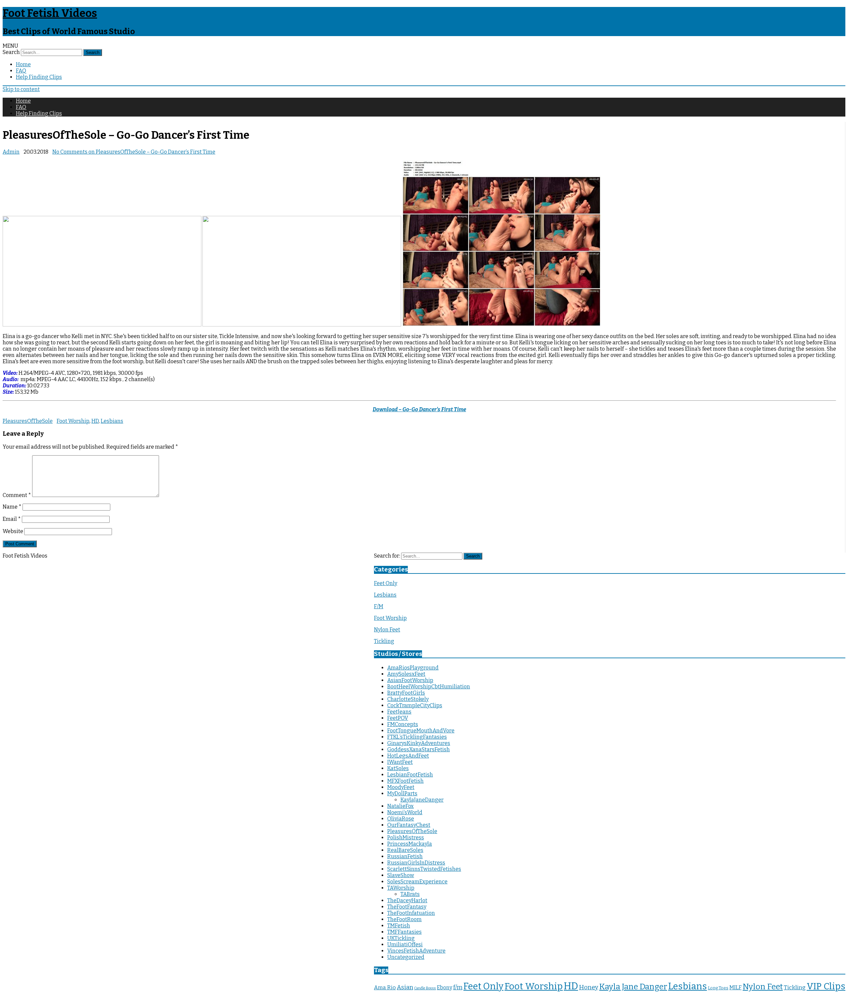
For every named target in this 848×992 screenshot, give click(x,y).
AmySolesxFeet (406, 674)
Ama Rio (385, 987)
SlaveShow (400, 875)
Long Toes (718, 987)
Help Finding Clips (39, 77)
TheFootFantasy (406, 907)
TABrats (410, 894)
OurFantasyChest (408, 825)
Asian (405, 987)
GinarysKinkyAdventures (418, 743)
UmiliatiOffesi (405, 944)
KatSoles (398, 768)
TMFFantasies (404, 932)
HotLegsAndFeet (408, 756)
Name (12, 507)
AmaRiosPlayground (413, 668)
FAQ (21, 71)
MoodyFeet (400, 787)
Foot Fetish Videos (50, 13)
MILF (735, 987)
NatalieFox (400, 806)
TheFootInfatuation (411, 913)
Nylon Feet (387, 629)
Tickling (384, 641)
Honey (588, 987)
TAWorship (400, 888)
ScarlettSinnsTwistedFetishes (424, 869)
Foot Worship (73, 421)
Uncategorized (405, 957)
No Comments (133, 152)
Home (23, 64)
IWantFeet (400, 762)
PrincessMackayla (409, 844)
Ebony (444, 987)
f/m (457, 987)
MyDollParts (402, 793)
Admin (11, 152)
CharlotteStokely (408, 699)
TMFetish (398, 925)
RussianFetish (405, 856)
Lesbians (112, 421)
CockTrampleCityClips (414, 705)
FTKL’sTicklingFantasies (417, 737)
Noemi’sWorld (404, 812)
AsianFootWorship (410, 680)
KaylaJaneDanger (422, 800)
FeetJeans (399, 712)
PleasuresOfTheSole (28, 421)
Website (13, 531)
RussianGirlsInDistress (416, 863)
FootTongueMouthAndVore (420, 730)
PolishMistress (405, 837)
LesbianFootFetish (410, 774)
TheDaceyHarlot (407, 900)
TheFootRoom (404, 919)
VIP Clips (826, 986)
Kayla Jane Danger (633, 986)
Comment (17, 495)
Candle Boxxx (425, 988)
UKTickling (401, 938)
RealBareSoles (405, 850)
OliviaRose (400, 819)
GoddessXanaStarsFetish (418, 749)
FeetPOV (397, 718)
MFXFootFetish (405, 781)
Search (11, 52)
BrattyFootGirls (406, 693)
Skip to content (21, 89)
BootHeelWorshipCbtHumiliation (428, 686)
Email (12, 519)
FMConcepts (402, 724)
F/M (378, 606)
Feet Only (385, 583)
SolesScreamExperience (417, 881)
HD (95, 421)
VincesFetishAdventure (416, 951)
